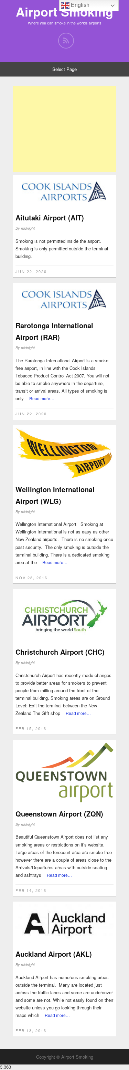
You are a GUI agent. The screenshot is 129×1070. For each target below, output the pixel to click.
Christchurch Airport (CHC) (60, 652)
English (79, 5)
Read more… (41, 398)
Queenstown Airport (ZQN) (59, 814)
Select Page (64, 69)
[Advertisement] (64, 129)
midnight (28, 228)
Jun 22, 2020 (31, 271)
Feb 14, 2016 (30, 890)
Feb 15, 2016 (30, 728)
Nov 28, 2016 (31, 577)
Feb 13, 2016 (30, 1030)
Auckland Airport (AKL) (53, 954)
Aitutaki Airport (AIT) (49, 217)
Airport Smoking (64, 11)
